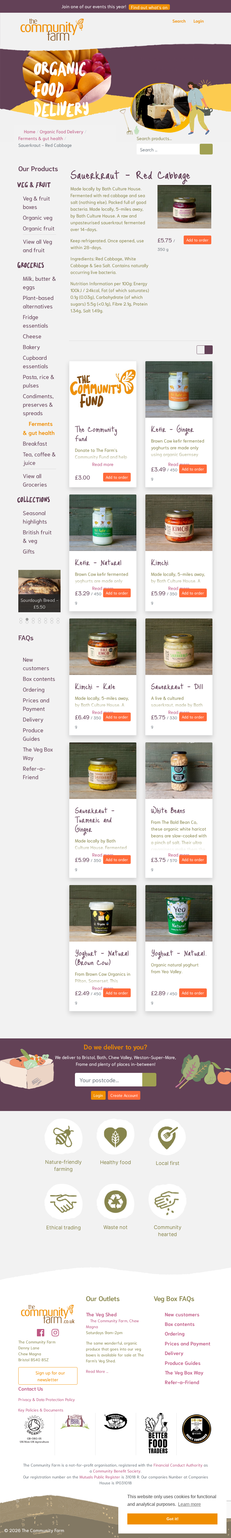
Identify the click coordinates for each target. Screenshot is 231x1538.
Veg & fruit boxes (36, 202)
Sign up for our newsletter (49, 1375)
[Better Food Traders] (156, 1434)
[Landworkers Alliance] (115, 1422)
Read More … (97, 1371)
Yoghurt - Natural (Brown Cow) (102, 957)
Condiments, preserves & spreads (38, 404)
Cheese (32, 335)
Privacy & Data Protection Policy (46, 1399)
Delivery (33, 719)
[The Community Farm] (52, 28)
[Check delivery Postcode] (149, 1079)
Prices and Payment (36, 704)
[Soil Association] (34, 1429)
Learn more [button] (189, 1504)
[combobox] (168, 149)
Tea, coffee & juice (39, 458)
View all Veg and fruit (37, 245)
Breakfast (35, 443)
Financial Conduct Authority (178, 1464)
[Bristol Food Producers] (75, 1422)
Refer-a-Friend (34, 772)
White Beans (168, 810)
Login (98, 1095)
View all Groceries (35, 480)
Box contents (39, 678)
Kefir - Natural (98, 562)
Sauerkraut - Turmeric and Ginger (95, 819)
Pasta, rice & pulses (38, 381)
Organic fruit (38, 228)
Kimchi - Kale (95, 686)
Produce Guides (33, 734)
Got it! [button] (172, 1519)
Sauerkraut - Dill (177, 686)
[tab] (20, 619)
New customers (36, 663)
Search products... (154, 138)
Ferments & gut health (39, 428)
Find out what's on (149, 7)
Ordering (34, 689)
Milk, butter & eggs (39, 282)
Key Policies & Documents (40, 1409)
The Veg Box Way (38, 753)
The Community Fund (96, 433)
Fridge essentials (35, 321)
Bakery (31, 346)
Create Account (124, 1095)
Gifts (29, 551)
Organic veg (37, 217)
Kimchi (159, 562)
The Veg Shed (101, 1314)
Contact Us (30, 1388)
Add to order (197, 239)
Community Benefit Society (117, 1470)
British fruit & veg (37, 536)
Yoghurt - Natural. (179, 953)
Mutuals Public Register (99, 1476)
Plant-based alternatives (38, 302)
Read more (103, 464)
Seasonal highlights (35, 517)
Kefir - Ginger (172, 429)
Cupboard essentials (35, 361)
